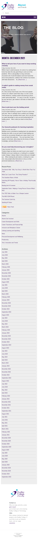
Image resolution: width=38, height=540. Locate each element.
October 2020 (5, 444)
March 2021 (5, 429)
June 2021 (5, 420)
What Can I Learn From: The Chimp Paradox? (15, 174)
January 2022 (5, 399)
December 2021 (6, 402)
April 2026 (5, 261)
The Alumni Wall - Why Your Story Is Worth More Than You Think (18, 170)
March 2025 (5, 294)
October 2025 (5, 279)
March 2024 (5, 327)
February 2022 (6, 396)
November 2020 (6, 441)
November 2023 (6, 339)
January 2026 (5, 270)
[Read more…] (22, 79)
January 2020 (5, 465)
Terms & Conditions (18, 535)
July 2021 (4, 417)
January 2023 (5, 366)
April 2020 (5, 462)
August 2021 (5, 414)
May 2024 (4, 324)
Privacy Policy (18, 536)
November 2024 (6, 306)
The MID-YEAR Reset (8, 196)
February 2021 (6, 432)
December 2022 (6, 369)
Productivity (5, 239)
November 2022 (6, 372)
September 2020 (6, 447)
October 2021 (5, 408)
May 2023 (4, 357)
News (3, 233)
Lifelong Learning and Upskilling (11, 230)
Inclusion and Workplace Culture (11, 227)
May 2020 (4, 459)
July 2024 (4, 318)
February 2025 (6, 297)
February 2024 (6, 330)
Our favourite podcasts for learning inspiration (18, 127)
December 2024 (6, 303)
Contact (18, 534)
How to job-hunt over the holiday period (15, 107)
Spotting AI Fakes (7, 202)
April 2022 (5, 393)
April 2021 (5, 426)
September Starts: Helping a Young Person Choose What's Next (18, 189)
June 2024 (5, 321)
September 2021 (6, 411)
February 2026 (6, 267)
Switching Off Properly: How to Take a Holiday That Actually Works (19, 181)
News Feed (10, 207)
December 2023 (6, 336)
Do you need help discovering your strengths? (17, 147)
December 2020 (6, 438)
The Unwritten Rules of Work (10, 177)
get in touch (12, 507)
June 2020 (5, 456)
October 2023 (5, 342)
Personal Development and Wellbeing (12, 236)
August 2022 (5, 381)
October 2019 (5, 474)
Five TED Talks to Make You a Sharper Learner (15, 193)
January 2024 (5, 333)
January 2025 (5, 300)
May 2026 (4, 258)
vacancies (12, 523)
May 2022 (4, 390)
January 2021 (5, 435)
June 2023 (5, 354)
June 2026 (5, 255)
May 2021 (4, 423)
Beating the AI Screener (8, 185)
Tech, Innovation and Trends (10, 242)
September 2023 (6, 345)
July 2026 (4, 252)
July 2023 (4, 351)
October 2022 (5, 375)
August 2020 (5, 450)
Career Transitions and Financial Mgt (12, 224)
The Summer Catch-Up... (9, 199)
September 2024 (6, 312)
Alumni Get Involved (7, 218)
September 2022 (6, 378)
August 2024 (5, 315)
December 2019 (6, 468)
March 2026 (5, 264)
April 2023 (5, 360)
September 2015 (6, 477)
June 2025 (5, 288)
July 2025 (4, 285)
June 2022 (5, 387)
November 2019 (6, 471)
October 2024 (5, 309)
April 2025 (5, 291)
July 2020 (4, 453)
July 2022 (4, 384)
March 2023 (5, 363)
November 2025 (6, 276)
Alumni (4, 215)
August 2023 (5, 348)
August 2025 (5, 282)
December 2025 (6, 273)
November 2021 (6, 405)
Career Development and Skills (10, 221)
